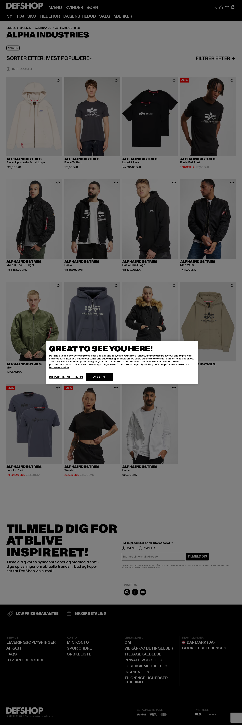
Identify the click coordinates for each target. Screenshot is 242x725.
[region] (122, 362)
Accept (99, 377)
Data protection (59, 367)
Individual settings (66, 377)
